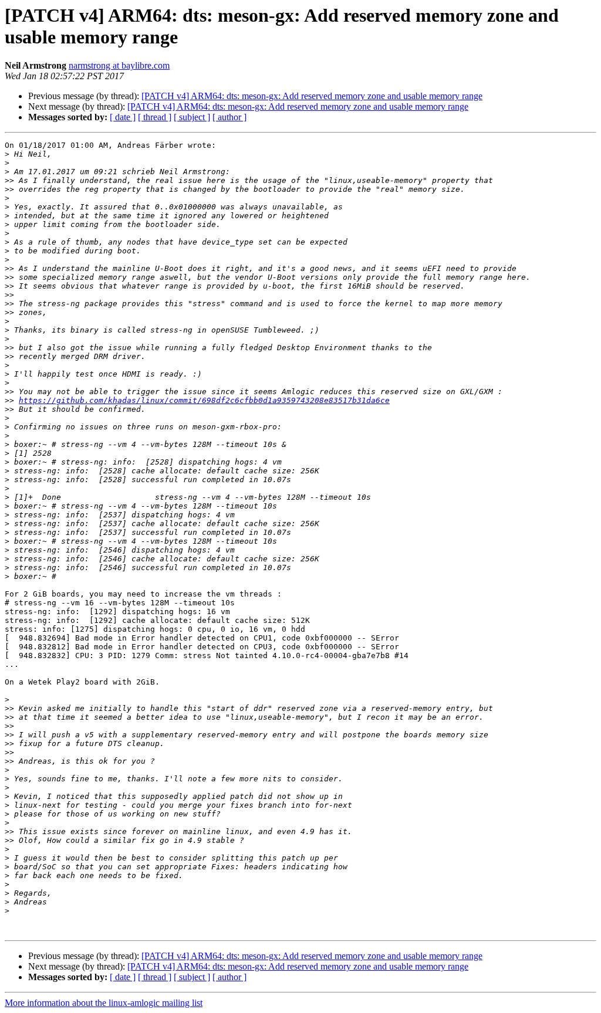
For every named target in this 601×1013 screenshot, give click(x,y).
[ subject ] (192, 117)
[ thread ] (154, 117)
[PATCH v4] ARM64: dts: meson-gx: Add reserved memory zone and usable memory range (311, 96)
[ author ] (229, 117)
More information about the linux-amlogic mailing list (103, 1003)
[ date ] (123, 117)
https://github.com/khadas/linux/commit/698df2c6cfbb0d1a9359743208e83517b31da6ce (204, 400)
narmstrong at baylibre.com (119, 65)
